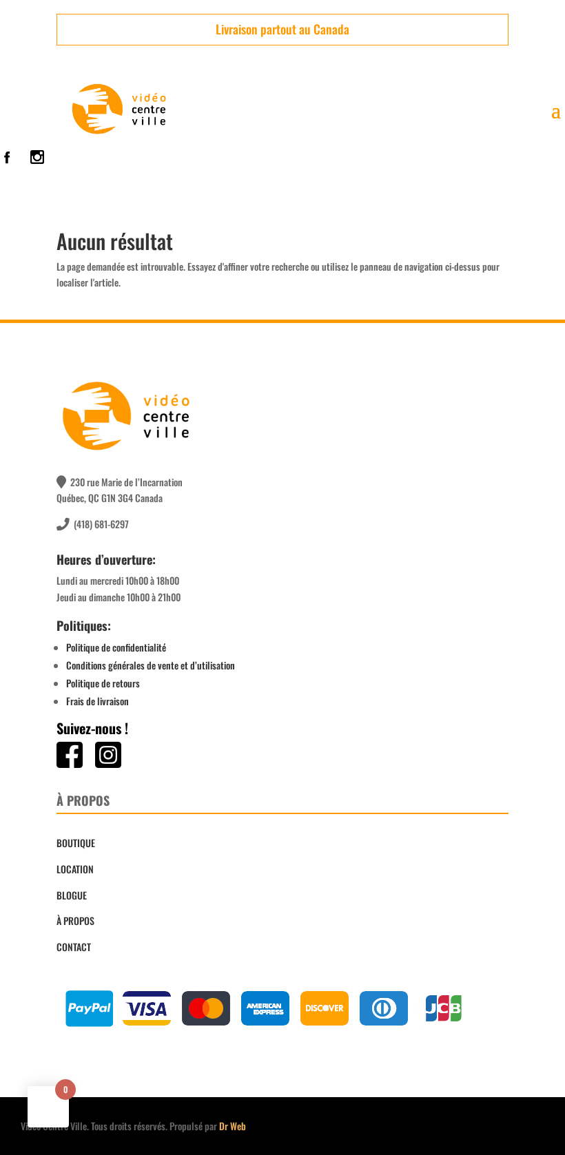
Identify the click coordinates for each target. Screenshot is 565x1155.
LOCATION (75, 869)
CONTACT (73, 946)
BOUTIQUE (75, 842)
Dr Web (232, 1125)
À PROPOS (75, 920)
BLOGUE (71, 895)
